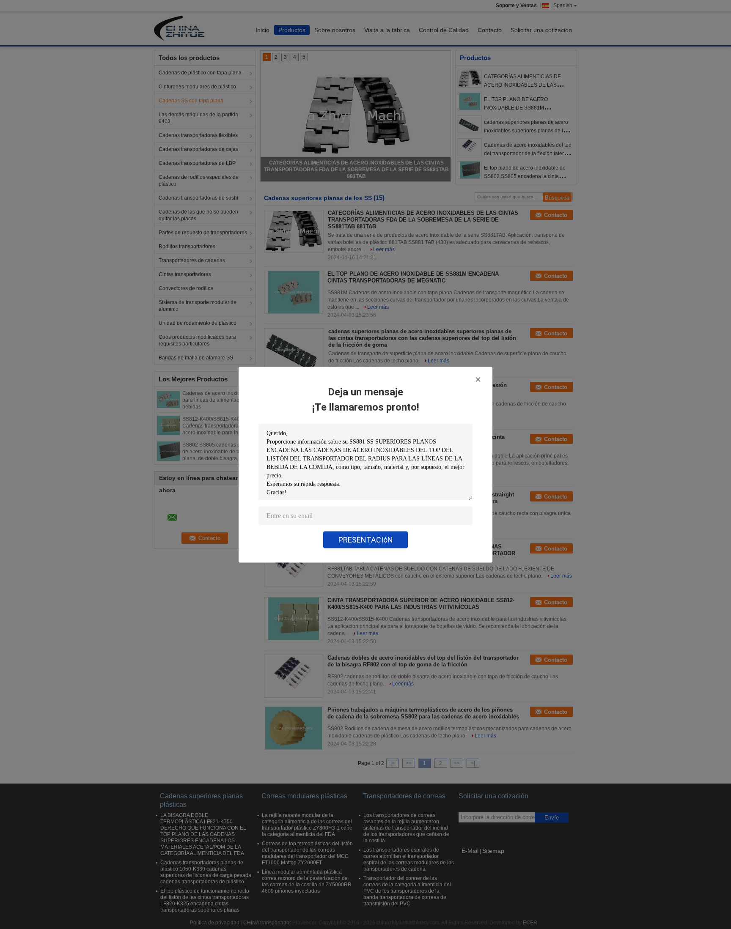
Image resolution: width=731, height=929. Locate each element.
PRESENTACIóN (365, 539)
